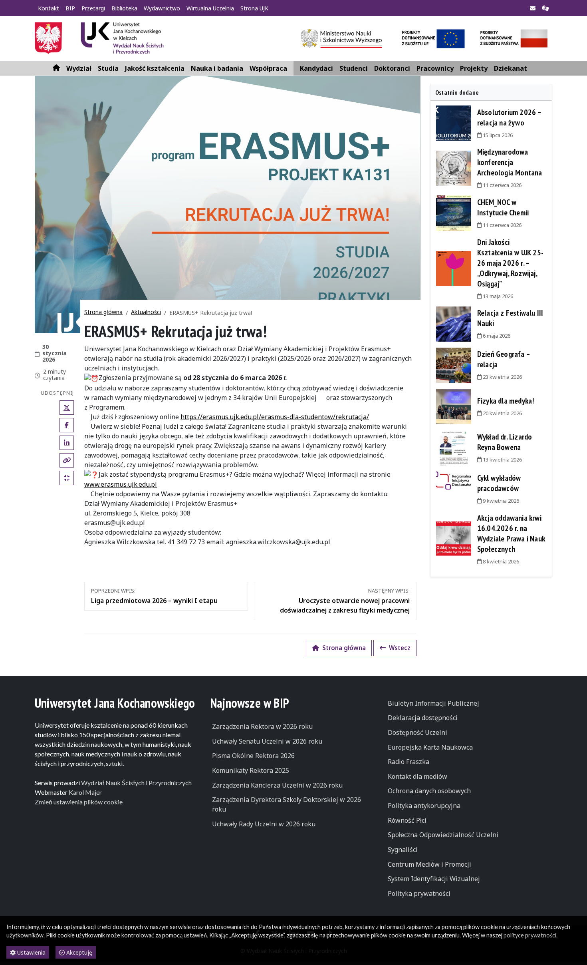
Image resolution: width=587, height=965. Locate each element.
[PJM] (545, 8)
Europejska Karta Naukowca (430, 747)
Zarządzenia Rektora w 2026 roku (262, 726)
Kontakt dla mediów (417, 776)
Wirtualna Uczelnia (210, 8)
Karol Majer (85, 792)
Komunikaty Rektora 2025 (250, 770)
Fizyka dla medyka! (505, 401)
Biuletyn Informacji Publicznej (433, 703)
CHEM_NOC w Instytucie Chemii (503, 207)
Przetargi (93, 8)
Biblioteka (124, 8)
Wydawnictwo (162, 8)
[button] (79, 68)
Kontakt (48, 8)
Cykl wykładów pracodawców (499, 483)
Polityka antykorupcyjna (424, 805)
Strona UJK (254, 8)
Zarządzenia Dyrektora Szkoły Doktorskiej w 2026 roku (286, 804)
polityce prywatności (530, 935)
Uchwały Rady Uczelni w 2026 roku (263, 824)
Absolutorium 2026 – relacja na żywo (509, 117)
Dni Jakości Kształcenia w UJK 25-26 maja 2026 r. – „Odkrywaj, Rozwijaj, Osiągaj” (510, 263)
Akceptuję (78, 952)
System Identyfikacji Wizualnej (434, 878)
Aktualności (146, 312)
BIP (70, 8)
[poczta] (533, 8)
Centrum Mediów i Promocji (429, 864)
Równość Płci (407, 820)
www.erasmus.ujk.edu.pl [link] (120, 484)
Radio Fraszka (408, 761)
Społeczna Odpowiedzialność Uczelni (443, 834)
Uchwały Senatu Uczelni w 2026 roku (267, 741)
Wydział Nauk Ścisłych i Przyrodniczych (136, 782)
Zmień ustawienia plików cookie (79, 802)
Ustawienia (31, 952)
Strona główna (103, 312)
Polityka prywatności (419, 893)
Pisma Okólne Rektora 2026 (253, 755)
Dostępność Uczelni (417, 732)
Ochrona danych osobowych (429, 790)
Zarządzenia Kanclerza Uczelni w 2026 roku (277, 785)
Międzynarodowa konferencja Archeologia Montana (509, 162)
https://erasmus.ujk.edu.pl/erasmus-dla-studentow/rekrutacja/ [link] (274, 416)
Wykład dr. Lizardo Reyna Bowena (504, 442)
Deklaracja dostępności (423, 717)
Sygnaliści (403, 849)
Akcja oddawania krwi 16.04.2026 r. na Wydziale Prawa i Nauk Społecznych (511, 533)
